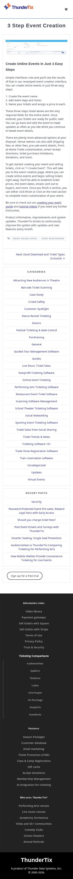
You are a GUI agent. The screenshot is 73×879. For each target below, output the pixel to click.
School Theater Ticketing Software (36, 408)
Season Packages (34, 737)
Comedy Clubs (34, 829)
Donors (36, 323)
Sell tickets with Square (34, 623)
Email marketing (33, 749)
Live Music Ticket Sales (36, 365)
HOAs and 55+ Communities (34, 823)
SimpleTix (35, 707)
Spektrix (35, 670)
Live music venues (33, 812)
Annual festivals (34, 841)
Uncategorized (36, 465)
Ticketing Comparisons (34, 656)
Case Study (36, 294)
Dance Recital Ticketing (36, 316)
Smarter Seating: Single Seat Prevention (36, 538)
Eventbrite (35, 714)
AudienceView (35, 663)
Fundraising (36, 337)
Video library (34, 611)
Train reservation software (36, 458)
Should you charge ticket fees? (36, 520)
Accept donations (34, 773)
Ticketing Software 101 (36, 444)
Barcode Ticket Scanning (36, 287)
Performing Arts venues (34, 806)
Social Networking (36, 415)
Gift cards (34, 767)
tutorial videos (28, 206)
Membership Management (34, 779)
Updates (36, 472)
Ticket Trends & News (36, 437)
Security (36, 501)
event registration (53, 238)
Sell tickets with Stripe (33, 629)
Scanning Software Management (36, 401)
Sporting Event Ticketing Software (36, 422)
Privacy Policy (34, 641)
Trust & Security (34, 647)
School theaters (34, 835)
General (37, 344)
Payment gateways (34, 617)
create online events (25, 238)
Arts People (35, 692)
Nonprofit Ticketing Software (36, 373)
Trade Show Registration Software (36, 451)
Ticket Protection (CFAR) (34, 755)
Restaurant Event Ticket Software (36, 394)
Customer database (33, 743)
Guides (36, 358)
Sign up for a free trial (25, 576)
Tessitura (35, 678)
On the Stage (35, 700)
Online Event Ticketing (36, 380)
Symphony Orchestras (34, 818)
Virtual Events (36, 479)
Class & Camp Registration (34, 761)
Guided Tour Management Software (36, 351)
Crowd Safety (36, 301)
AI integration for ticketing (34, 785)
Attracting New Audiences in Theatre (36, 280)
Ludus (35, 685)
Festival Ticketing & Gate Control (36, 330)
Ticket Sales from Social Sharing (36, 429)
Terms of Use (33, 635)
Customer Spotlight (36, 309)
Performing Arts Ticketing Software (37, 387)
